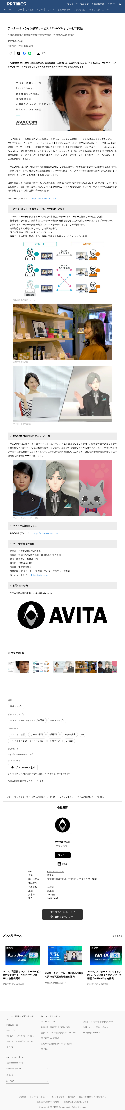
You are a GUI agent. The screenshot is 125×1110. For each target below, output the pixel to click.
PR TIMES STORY (48, 1021)
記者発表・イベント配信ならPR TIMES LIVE (59, 1032)
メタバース (55, 741)
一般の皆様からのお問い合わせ (75, 1101)
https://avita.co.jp (39, 575)
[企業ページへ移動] (62, 825)
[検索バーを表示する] (120, 4)
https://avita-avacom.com (44, 198)
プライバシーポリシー (39, 1097)
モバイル (29, 9)
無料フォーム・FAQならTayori (95, 1027)
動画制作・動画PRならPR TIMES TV (55, 1027)
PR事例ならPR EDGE (91, 1032)
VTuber (69, 741)
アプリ (40, 9)
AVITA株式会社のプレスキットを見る (25, 781)
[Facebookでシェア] (24, 53)
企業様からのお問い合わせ (48, 1101)
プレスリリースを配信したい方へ (20, 1041)
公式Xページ (11, 1075)
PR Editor (45, 1049)
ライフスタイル (96, 9)
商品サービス (16, 706)
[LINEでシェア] (29, 53)
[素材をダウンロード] (38, 53)
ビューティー (64, 9)
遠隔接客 (53, 734)
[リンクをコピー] (43, 53)
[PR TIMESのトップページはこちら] (16, 4)
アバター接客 (69, 734)
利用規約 (71, 1097)
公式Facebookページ (15, 1062)
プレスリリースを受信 (78, 4)
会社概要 (22, 1097)
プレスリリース (21, 797)
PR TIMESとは (12, 1025)
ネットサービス (57, 720)
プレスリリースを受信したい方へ (20, 1036)
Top (4, 9)
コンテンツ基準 (58, 1097)
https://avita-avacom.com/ (20, 754)
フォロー (62, 855)
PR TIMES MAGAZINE (50, 1038)
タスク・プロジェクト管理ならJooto (98, 1021)
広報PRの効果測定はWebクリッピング (57, 1043)
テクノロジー (15, 9)
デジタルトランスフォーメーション (27, 741)
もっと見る (117, 935)
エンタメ (50, 9)
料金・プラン (11, 1030)
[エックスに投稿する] (18, 53)
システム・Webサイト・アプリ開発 (27, 720)
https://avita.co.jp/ (55, 871)
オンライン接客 (17, 734)
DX (82, 734)
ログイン (111, 4)
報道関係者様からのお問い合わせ (92, 1097)
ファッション (79, 9)
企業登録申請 (98, 4)
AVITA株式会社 (39, 797)
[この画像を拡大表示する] (18, 667)
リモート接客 (36, 734)
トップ (7, 797)
